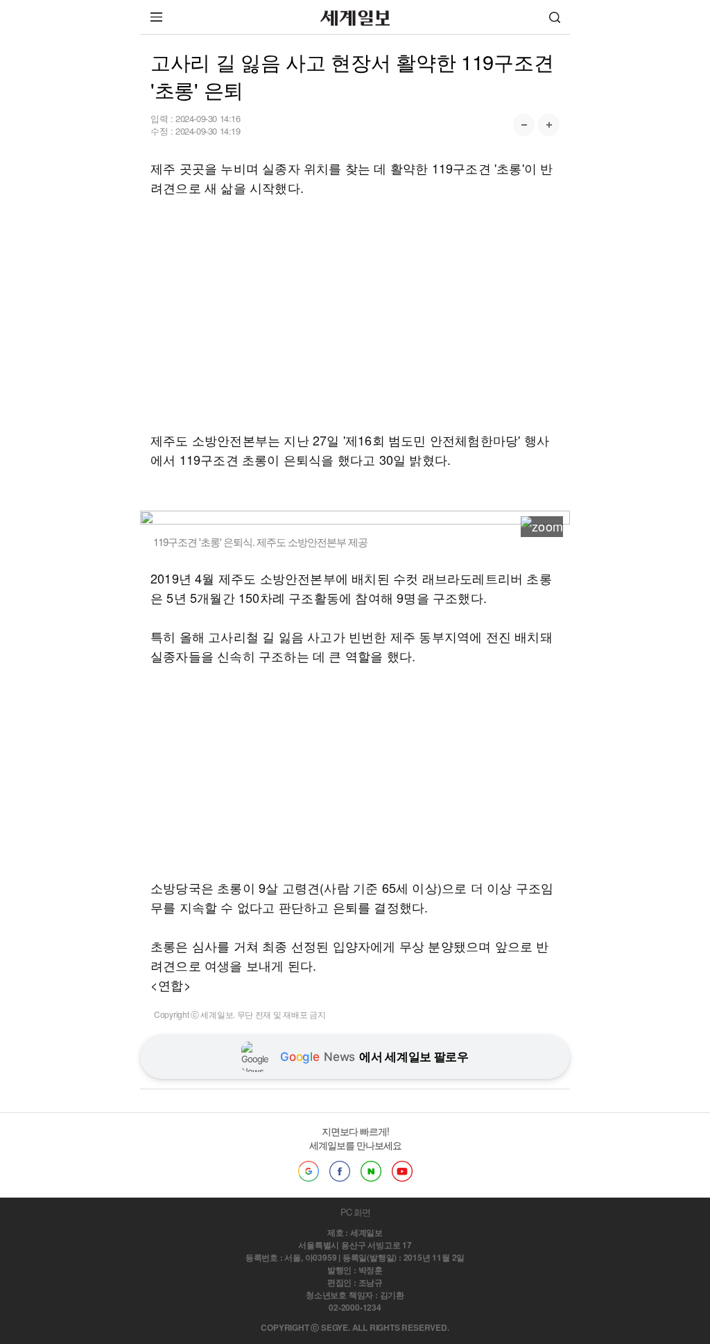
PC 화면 (355, 1211)
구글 (308, 1171)
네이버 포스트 (371, 1171)
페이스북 (339, 1171)
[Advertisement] (355, 313)
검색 (554, 17)
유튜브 (402, 1171)
